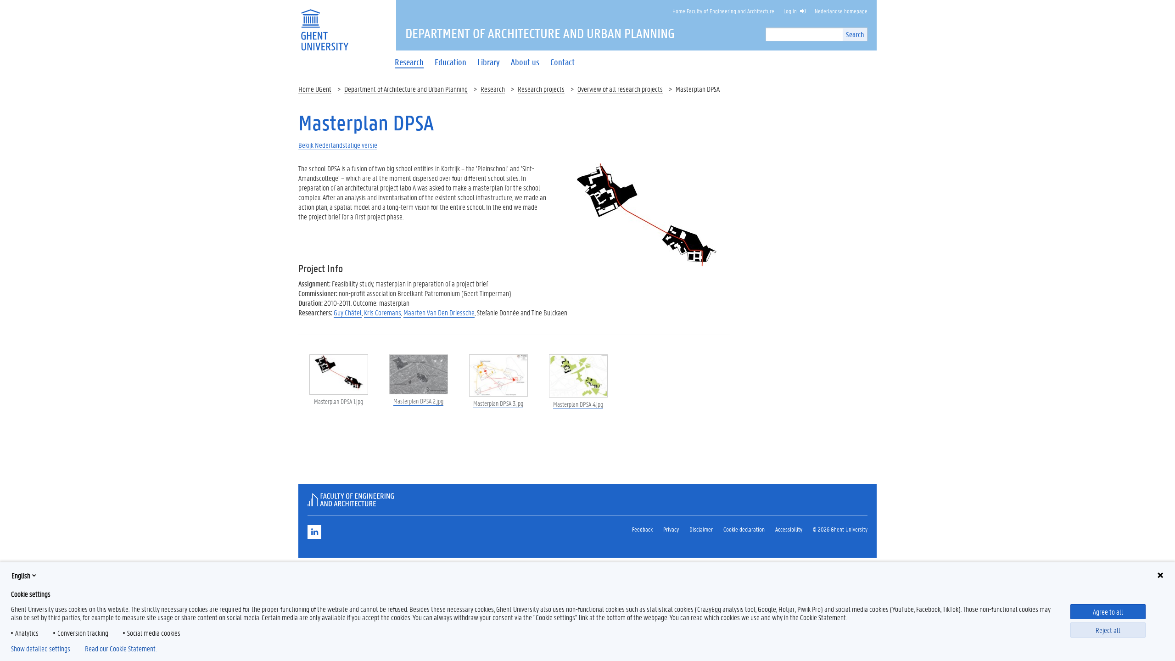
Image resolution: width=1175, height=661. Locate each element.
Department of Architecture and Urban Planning (406, 89)
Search (855, 34)
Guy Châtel (348, 312)
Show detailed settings (40, 648)
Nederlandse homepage (841, 11)
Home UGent (314, 89)
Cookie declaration (744, 529)
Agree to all (1108, 611)
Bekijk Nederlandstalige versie (337, 145)
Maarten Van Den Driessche (439, 312)
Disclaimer (701, 529)
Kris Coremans (382, 312)
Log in (790, 11)
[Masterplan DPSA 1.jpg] (646, 220)
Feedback (642, 529)
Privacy (671, 529)
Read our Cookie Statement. (121, 648)
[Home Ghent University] (324, 24)
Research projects (541, 89)
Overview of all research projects (620, 89)
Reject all (1108, 630)
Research (493, 89)
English (20, 575)
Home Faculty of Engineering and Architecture (723, 11)
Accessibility (788, 529)
